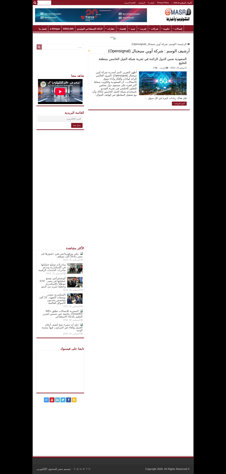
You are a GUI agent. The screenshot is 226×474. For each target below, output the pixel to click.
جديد (133, 28)
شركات (154, 28)
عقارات (111, 28)
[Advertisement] (60, 180)
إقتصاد (122, 28)
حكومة (166, 28)
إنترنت (143, 28)
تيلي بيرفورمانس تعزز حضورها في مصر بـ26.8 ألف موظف (62, 255)
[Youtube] (56, 3)
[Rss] (68, 3)
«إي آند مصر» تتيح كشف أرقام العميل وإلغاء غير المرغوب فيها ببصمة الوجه (62, 327)
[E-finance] (91, 15)
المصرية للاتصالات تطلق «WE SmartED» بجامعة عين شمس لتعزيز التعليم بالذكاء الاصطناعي (63, 314)
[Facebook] (66, 3)
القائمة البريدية (129, 3)
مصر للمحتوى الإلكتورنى (49, 469)
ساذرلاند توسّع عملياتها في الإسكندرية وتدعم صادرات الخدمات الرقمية (52, 267)
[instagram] (53, 3)
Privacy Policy (163, 3)
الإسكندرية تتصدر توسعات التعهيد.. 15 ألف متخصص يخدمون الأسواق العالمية (52, 298)
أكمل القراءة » (179, 104)
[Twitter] (62, 3)
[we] (113, 38)
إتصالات (178, 28)
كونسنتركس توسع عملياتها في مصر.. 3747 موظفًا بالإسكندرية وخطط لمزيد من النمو (53, 282)
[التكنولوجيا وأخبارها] (178, 14)
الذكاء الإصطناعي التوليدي (89, 28)
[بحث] (35, 2)
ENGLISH (68, 28)
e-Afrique (55, 28)
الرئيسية (142, 3)
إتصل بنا (151, 3)
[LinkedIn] (59, 3)
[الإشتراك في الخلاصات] (89, 51)
